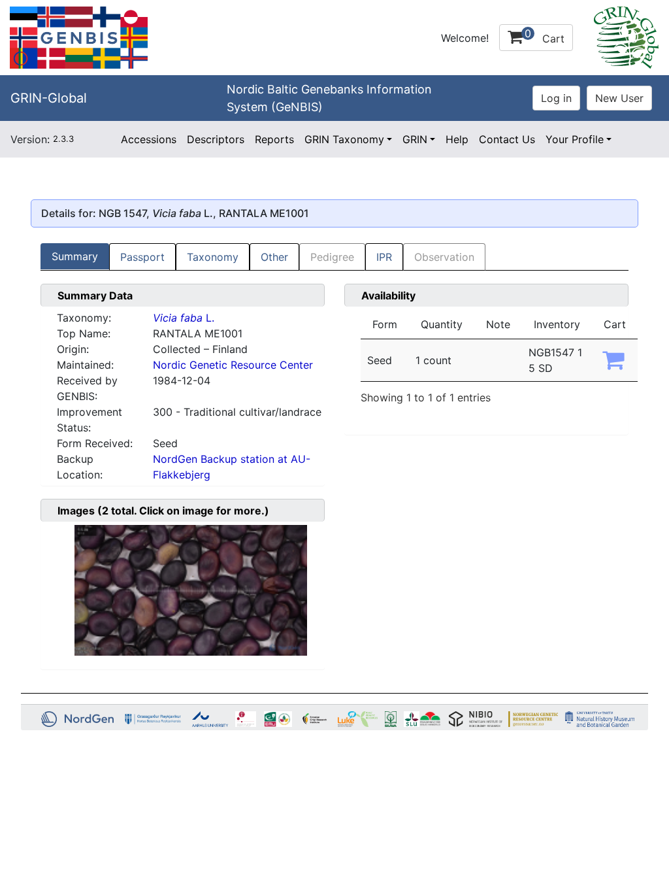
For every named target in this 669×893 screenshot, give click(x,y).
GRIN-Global (48, 98)
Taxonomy (212, 256)
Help (457, 139)
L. (183, 317)
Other (274, 256)
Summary (75, 256)
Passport (142, 256)
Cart (544, 36)
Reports (274, 139)
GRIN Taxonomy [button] (344, 139)
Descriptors (215, 139)
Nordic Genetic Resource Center (233, 364)
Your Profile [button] (575, 139)
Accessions (148, 139)
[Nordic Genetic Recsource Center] (79, 36)
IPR (384, 256)
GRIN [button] (414, 139)
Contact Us (507, 139)
